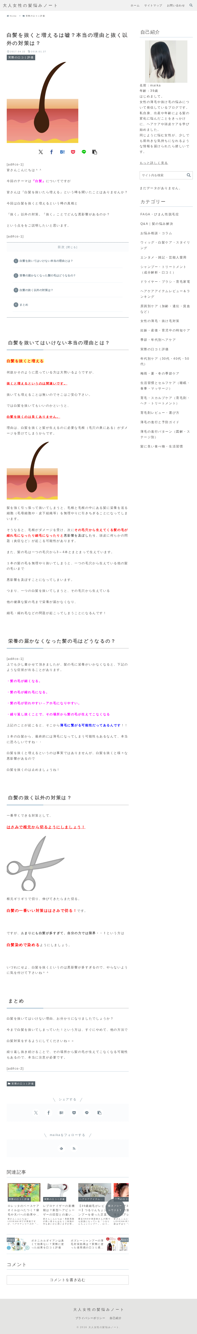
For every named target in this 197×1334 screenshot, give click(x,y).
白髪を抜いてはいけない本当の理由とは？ (46, 260)
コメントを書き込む (67, 1279)
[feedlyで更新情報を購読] (61, 1148)
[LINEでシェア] (84, 152)
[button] (94, 152)
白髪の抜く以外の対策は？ (36, 290)
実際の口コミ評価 (23, 1083)
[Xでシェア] (41, 152)
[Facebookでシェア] (51, 152)
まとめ (24, 304)
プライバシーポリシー (90, 1318)
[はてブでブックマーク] (62, 152)
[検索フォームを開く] (191, 5)
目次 (61, 247)
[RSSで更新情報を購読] (74, 1148)
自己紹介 (116, 1318)
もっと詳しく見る (154, 163)
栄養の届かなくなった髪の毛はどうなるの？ (48, 275)
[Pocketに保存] (73, 152)
